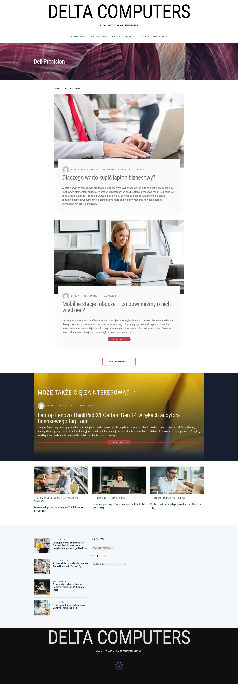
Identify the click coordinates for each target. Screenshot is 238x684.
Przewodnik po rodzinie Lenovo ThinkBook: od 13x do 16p (70, 565)
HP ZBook (145, 36)
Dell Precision (113, 169)
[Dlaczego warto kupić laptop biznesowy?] (119, 130)
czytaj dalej (118, 339)
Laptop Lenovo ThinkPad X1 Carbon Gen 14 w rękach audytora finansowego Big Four (109, 418)
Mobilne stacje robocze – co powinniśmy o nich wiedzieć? (116, 307)
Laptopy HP (116, 36)
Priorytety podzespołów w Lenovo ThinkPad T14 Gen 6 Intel (68, 587)
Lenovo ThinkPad (86, 406)
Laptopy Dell (131, 36)
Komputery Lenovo (60, 498)
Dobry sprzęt (128, 169)
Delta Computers (119, 11)
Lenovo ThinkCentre (98, 36)
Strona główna (77, 36)
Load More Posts (118, 361)
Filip (76, 169)
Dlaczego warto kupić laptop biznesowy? (108, 177)
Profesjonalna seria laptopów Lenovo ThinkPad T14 (69, 606)
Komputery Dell (160, 36)
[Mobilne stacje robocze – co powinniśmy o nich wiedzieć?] (119, 257)
